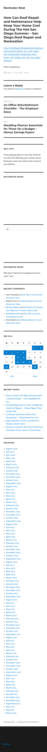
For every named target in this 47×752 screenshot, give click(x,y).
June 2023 (10, 568)
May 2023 (10, 571)
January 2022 (12, 622)
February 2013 (12, 691)
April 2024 (10, 537)
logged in (19, 89)
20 (23, 362)
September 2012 (13, 703)
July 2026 (10, 452)
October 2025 (12, 480)
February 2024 (12, 543)
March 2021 (11, 653)
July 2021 (10, 640)
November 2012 (13, 700)
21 (29, 362)
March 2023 (11, 578)
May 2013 (10, 681)
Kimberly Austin (13, 313)
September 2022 (13, 596)
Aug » (35, 376)
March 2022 (11, 615)
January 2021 (12, 659)
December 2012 (13, 697)
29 (35, 367)
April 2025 (10, 499)
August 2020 (11, 675)
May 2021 (10, 647)
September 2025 (13, 483)
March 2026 (11, 464)
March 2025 (11, 502)
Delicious (6, 744)
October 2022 (12, 593)
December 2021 (13, 625)
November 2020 (13, 666)
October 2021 (12, 631)
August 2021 (11, 637)
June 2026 (10, 455)
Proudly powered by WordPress (28, 722)
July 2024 (10, 527)
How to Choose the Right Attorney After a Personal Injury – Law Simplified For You (24, 398)
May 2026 (10, 458)
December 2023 (13, 549)
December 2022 (13, 587)
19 (18, 362)
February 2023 (12, 581)
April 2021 (10, 650)
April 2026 (10, 461)
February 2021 (12, 656)
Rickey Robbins (13, 307)
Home (26, 73)
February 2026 (12, 467)
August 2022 (11, 600)
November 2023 (13, 552)
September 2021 (13, 634)
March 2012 (11, 713)
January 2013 (11, 694)
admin (9, 73)
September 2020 (13, 672)
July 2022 (10, 603)
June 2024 (10, 530)
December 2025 (13, 474)
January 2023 (12, 584)
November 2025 (13, 477)
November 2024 (13, 515)
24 (6, 367)
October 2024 (12, 518)
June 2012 (10, 707)
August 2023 (11, 562)
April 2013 (10, 685)
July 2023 (10, 565)
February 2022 (12, 618)
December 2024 (13, 511)
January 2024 (12, 546)
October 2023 (12, 556)
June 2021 (10, 644)
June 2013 (10, 678)
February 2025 (12, 505)
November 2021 (13, 628)
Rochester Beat (14, 7)
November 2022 (13, 590)
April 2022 (10, 612)
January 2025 (12, 508)
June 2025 (10, 493)
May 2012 (10, 710)
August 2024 (11, 524)
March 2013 (11, 688)
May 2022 (10, 609)
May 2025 (10, 496)
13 (23, 357)
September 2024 (13, 521)
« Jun (11, 376)
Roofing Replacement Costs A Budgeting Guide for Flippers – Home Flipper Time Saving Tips (24, 408)
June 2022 (10, 606)
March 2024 (11, 540)
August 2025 (11, 486)
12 (18, 357)
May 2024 (10, 534)
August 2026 (11, 449)
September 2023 (13, 559)
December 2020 (13, 663)
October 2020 (12, 669)
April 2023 (10, 574)
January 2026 (12, 471)
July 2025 (10, 489)
